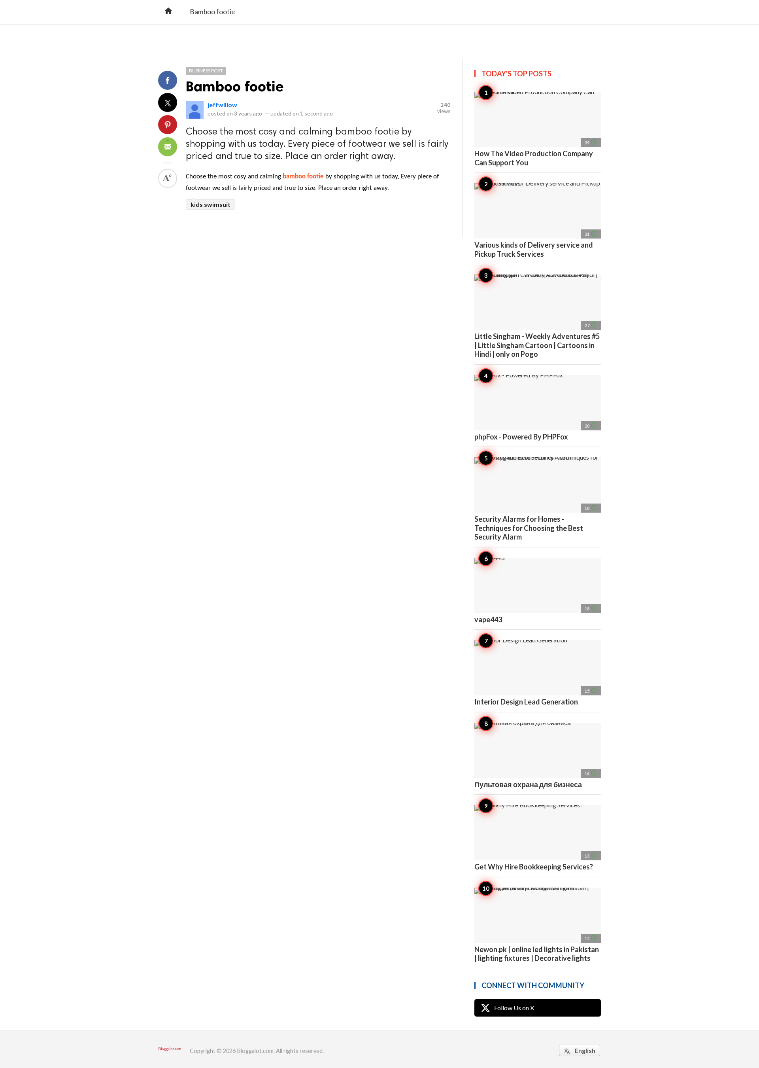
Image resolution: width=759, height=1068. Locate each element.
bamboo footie (303, 176)
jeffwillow (222, 104)
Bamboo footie (235, 86)
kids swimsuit (210, 204)
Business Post (206, 71)
